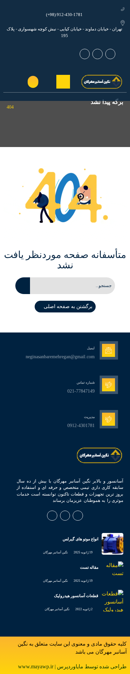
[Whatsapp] (110, 54)
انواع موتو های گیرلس (80, 539)
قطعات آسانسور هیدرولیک (76, 595)
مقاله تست (89, 567)
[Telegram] (85, 54)
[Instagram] (97, 54)
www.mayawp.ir (36, 666)
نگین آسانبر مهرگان (55, 552)
